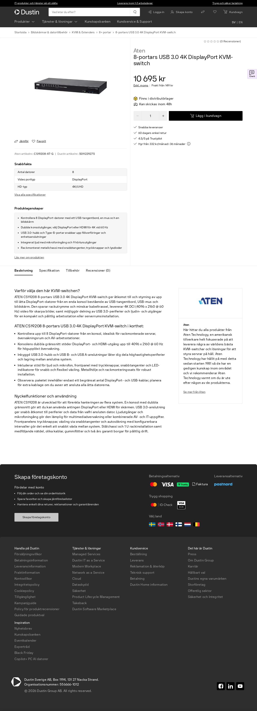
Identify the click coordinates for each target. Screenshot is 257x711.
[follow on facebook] (221, 686)
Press (192, 554)
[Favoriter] (214, 12)
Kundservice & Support (134, 21)
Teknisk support (142, 572)
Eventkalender (25, 640)
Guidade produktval (29, 615)
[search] (135, 12)
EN (241, 22)
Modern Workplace (86, 566)
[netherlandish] (187, 525)
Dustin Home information (149, 585)
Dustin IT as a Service (88, 560)
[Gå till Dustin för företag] (27, 12)
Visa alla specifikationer (30, 194)
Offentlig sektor (200, 591)
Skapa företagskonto (36, 517)
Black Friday (23, 653)
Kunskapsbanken (98, 21)
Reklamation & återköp (147, 566)
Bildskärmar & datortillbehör (49, 32)
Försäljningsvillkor (28, 554)
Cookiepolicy (24, 591)
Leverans (137, 560)
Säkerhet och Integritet (205, 597)
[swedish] (152, 525)
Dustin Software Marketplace (94, 609)
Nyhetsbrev (23, 628)
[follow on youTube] (240, 686)
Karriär (193, 566)
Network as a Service (88, 572)
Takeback (79, 603)
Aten (139, 51)
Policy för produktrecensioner (36, 609)
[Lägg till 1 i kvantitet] (163, 116)
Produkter (22, 21)
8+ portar (105, 32)
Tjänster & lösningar (57, 21)
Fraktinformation (27, 572)
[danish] (170, 525)
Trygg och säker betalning (227, 3)
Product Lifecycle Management (96, 597)
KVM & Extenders (83, 32)
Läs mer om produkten (29, 257)
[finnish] (178, 525)
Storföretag (196, 585)
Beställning (138, 554)
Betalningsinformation (31, 560)
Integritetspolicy (26, 585)
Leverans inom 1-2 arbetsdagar (135, 3)
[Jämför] (202, 12)
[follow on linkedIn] (230, 686)
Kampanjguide (25, 603)
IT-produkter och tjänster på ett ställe (36, 3)
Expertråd (22, 647)
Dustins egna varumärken (207, 579)
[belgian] (196, 525)
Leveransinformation (30, 566)
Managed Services (86, 554)
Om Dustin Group (201, 560)
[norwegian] (161, 525)
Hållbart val (196, 572)
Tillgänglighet (25, 597)
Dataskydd (80, 585)
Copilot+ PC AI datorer (31, 659)
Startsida (20, 32)
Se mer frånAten (194, 392)
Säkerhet (79, 591)
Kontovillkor (23, 579)
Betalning (137, 579)
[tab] (25, 270)
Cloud (76, 579)
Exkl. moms (141, 85)
